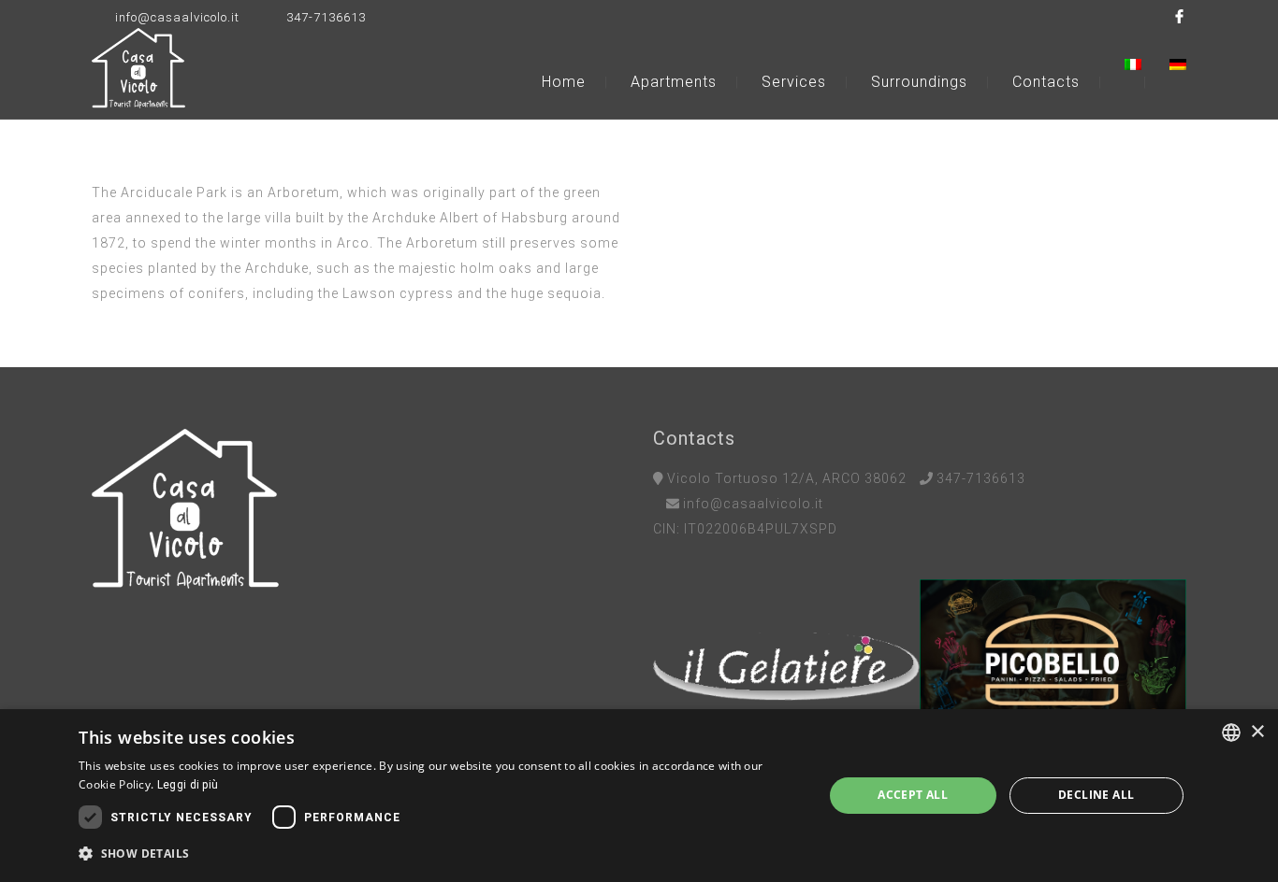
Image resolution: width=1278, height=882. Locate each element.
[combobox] (1231, 732)
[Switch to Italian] (1145, 64)
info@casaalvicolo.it (177, 17)
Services (794, 82)
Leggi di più (188, 784)
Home (564, 82)
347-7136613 (326, 17)
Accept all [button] (913, 795)
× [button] (1257, 732)
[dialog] (639, 795)
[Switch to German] (1177, 64)
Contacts (1046, 82)
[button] (440, 853)
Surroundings (919, 82)
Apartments (674, 82)
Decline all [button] (1096, 795)
